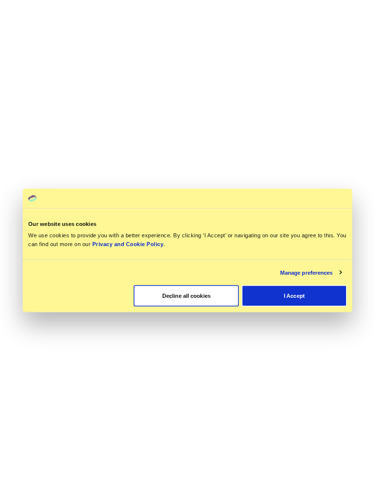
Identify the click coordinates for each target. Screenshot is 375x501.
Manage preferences (306, 272)
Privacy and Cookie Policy (128, 244)
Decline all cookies (186, 296)
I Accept (294, 296)
